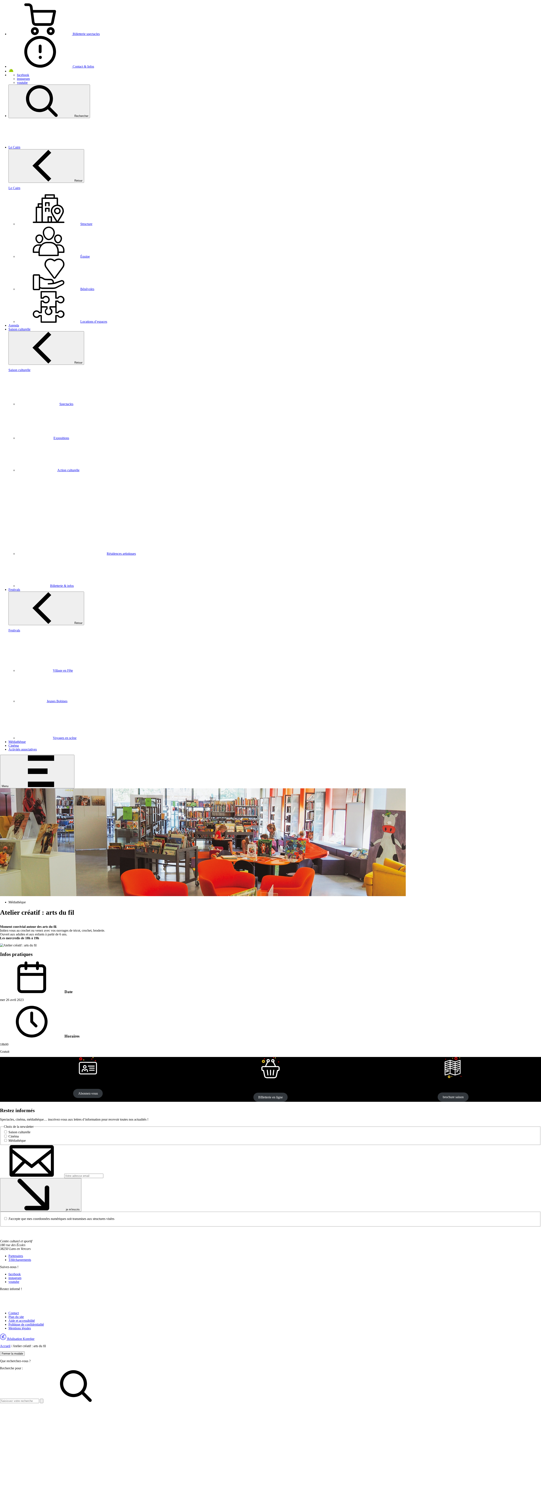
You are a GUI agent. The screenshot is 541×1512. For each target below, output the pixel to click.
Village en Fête (63, 670)
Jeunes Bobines (57, 701)
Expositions (61, 438)
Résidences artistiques (121, 553)
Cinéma (13, 745)
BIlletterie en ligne (270, 1097)
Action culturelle (68, 470)
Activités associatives (22, 749)
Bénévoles (87, 289)
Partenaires (15, 1256)
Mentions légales (19, 1328)
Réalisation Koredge (20, 1339)
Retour (78, 180)
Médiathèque (17, 742)
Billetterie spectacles (86, 34)
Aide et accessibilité (21, 1320)
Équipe (85, 256)
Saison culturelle (19, 329)
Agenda (13, 325)
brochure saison (453, 1097)
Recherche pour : (11, 1368)
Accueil (5, 1346)
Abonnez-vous (88, 1093)
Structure (86, 224)
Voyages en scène (65, 738)
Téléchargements (19, 1260)
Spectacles (66, 404)
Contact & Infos (83, 66)
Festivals (14, 589)
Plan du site (16, 1317)
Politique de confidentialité (26, 1324)
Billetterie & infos (62, 586)
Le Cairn (14, 147)
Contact (13, 1313)
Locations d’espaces (93, 321)
